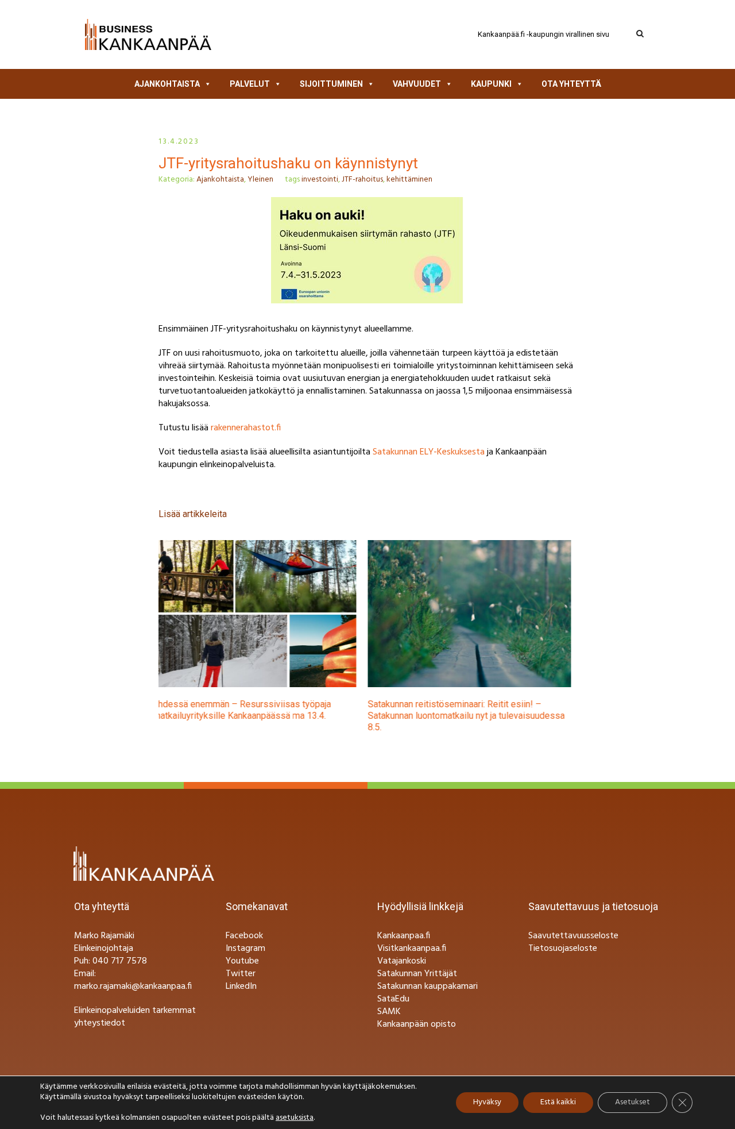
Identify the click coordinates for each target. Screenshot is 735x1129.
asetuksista (295, 1118)
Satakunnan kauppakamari (427, 986)
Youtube (242, 961)
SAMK (389, 1011)
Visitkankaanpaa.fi (411, 948)
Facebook (244, 935)
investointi (319, 179)
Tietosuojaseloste (562, 948)
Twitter (241, 973)
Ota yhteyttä (571, 83)
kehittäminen (409, 179)
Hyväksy (487, 1102)
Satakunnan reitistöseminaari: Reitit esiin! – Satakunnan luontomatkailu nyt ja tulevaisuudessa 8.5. (269, 716)
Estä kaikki (558, 1102)
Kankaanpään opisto (416, 1024)
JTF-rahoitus (362, 179)
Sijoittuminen (331, 83)
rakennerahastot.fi (246, 428)
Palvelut (250, 83)
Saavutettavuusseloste (573, 935)
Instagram (245, 948)
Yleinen (260, 179)
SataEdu (393, 999)
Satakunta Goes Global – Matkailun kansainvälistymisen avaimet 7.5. (454, 710)
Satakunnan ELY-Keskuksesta (429, 452)
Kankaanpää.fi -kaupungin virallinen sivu (543, 34)
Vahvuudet (417, 83)
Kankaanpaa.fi (403, 935)
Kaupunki (491, 83)
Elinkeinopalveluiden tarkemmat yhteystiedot (135, 1017)
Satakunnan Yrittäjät (417, 973)
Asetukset (632, 1102)
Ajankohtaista (167, 83)
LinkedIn (241, 986)
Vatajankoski (401, 961)
